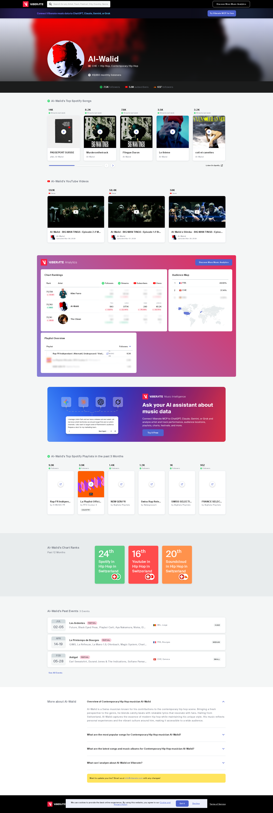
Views (158, 283)
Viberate (33, 4)
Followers (109, 283)
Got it (182, 803)
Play (63, 131)
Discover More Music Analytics (231, 4)
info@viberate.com (134, 778)
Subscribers (142, 283)
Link (107, 353)
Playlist (49, 346)
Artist (60, 283)
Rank (48, 283)
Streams (125, 283)
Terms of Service (218, 804)
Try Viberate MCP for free (222, 13)
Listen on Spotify (213, 165)
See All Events (55, 673)
